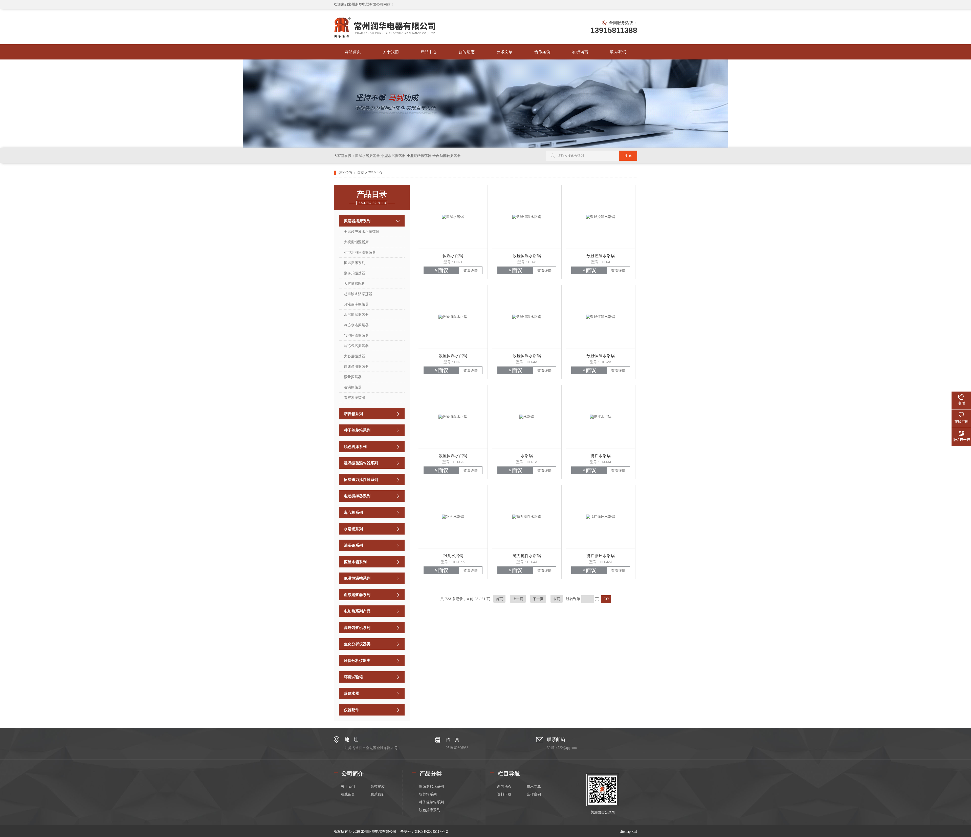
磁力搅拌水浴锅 (527, 556)
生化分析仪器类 (357, 644)
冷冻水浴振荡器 (356, 325)
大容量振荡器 (354, 356)
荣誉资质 (377, 786)
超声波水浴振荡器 (358, 294)
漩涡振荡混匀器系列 (361, 463)
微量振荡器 (353, 377)
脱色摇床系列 (355, 446)
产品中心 (429, 52)
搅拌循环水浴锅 (600, 556)
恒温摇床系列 (354, 263)
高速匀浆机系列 (357, 627)
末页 (556, 599)
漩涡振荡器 (353, 387)
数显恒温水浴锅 (527, 256)
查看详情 (471, 271)
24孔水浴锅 (453, 556)
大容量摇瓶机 (354, 283)
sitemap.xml (628, 831)
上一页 (518, 599)
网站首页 (353, 52)
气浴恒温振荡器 (356, 335)
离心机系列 (353, 512)
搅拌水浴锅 (600, 456)
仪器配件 (351, 710)
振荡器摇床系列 (357, 221)
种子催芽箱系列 (357, 430)
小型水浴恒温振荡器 (360, 252)
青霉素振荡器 (354, 398)
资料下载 (504, 794)
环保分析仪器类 (357, 660)
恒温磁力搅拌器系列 (361, 479)
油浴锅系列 (353, 545)
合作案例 (542, 52)
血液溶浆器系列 (357, 595)
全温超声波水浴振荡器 (361, 232)
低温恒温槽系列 (357, 578)
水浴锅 (527, 456)
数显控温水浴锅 (600, 256)
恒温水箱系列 (355, 562)
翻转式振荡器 (354, 273)
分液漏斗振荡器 (356, 304)
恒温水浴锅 (453, 256)
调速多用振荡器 (356, 366)
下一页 (538, 599)
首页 (360, 173)
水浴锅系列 (353, 529)
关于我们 (391, 52)
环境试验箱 (353, 677)
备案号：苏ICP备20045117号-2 (424, 831)
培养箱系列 (353, 414)
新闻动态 (466, 52)
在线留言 (580, 52)
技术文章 (504, 52)
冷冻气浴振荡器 (356, 346)
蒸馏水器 (351, 693)
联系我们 (618, 52)
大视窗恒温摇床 (356, 242)
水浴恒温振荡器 (356, 315)
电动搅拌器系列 (357, 496)
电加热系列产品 (357, 611)
